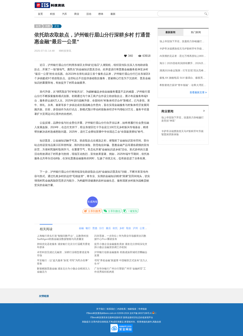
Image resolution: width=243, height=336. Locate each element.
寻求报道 (142, 309)
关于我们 (100, 309)
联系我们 (111, 309)
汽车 (64, 13)
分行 (101, 228)
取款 (128, 228)
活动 (88, 13)
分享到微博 (94, 211)
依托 (115, 228)
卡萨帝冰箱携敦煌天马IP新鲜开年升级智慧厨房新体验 (189, 48)
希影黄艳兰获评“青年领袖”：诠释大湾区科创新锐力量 (189, 85)
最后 (108, 228)
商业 (76, 13)
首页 (40, 13)
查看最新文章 (197, 92)
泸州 (135, 228)
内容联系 (121, 309)
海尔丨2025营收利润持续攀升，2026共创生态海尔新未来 (191, 63)
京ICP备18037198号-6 (141, 313)
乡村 (121, 228)
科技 (52, 13)
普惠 (94, 228)
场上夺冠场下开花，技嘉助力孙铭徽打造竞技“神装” (188, 41)
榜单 (100, 13)
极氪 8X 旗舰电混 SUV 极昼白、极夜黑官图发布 (186, 77)
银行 (88, 228)
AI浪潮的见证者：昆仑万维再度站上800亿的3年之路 (188, 55)
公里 (142, 228)
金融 (81, 228)
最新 (112, 13)
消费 (47, 26)
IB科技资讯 (65, 50)
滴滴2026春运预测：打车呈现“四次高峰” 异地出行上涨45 (191, 70)
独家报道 (132, 309)
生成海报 (92, 201)
